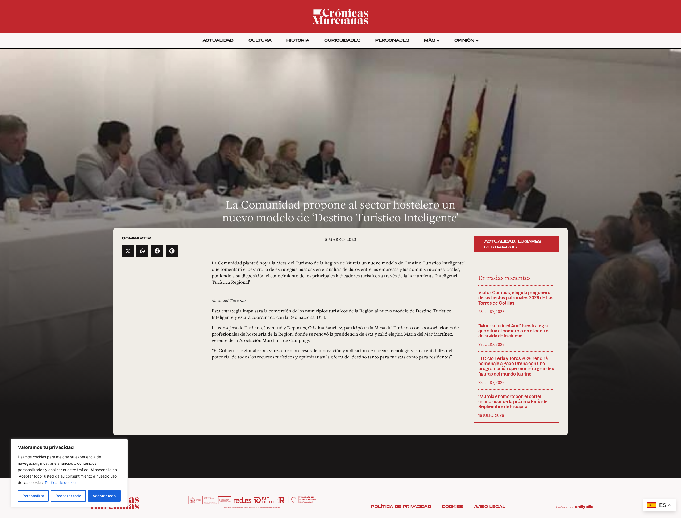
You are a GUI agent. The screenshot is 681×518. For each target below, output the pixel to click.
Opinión (464, 40)
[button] (128, 251)
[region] (69, 473)
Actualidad (218, 40)
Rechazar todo (68, 495)
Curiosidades (342, 40)
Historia (297, 40)
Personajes (392, 40)
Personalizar (33, 495)
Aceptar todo (104, 495)
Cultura (260, 40)
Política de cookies (61, 482)
